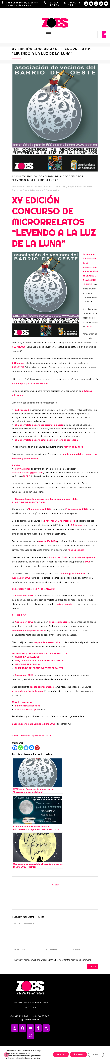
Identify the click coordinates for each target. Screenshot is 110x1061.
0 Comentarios (51, 190)
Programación (74, 186)
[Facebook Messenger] (31, 747)
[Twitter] (26, 747)
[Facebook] (91, 3)
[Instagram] (86, 3)
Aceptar (60, 1054)
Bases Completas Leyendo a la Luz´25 (31, 735)
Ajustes (96, 1054)
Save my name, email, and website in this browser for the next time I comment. (53, 959)
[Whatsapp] (20, 747)
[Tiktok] (101, 3)
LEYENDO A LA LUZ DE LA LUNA (50, 186)
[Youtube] (106, 3)
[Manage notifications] (6, 1054)
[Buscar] (105, 34)
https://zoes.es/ (76, 550)
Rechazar (78, 1054)
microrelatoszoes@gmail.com (27, 472)
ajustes (37, 1058)
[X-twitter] (96, 3)
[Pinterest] (37, 747)
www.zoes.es (33, 705)
